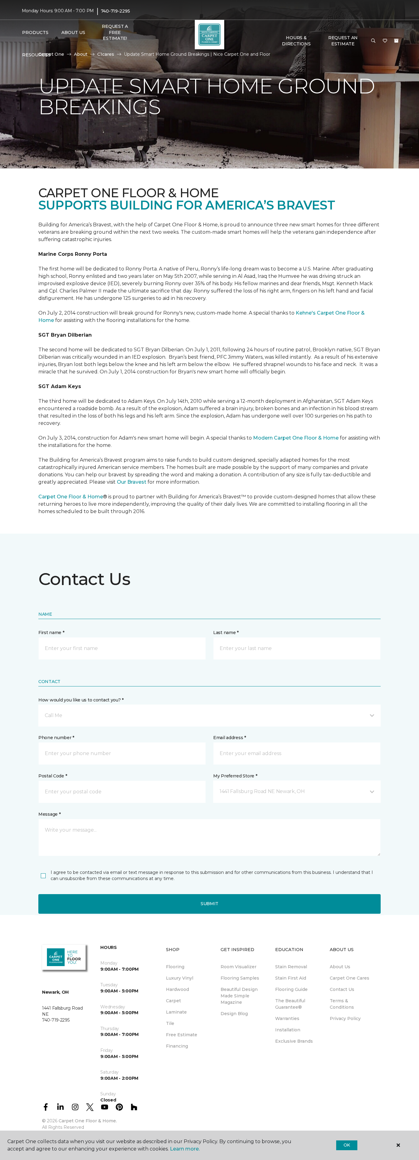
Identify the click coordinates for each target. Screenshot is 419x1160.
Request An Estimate (343, 41)
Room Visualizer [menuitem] (238, 966)
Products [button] (35, 32)
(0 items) (396, 41)
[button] (373, 41)
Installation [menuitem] (287, 1030)
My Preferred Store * (235, 776)
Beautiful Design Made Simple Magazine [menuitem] (239, 996)
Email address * (229, 737)
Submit (209, 903)
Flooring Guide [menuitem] (291, 989)
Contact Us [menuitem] (342, 989)
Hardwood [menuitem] (177, 989)
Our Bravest (131, 482)
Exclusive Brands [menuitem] (294, 1041)
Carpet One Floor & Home (70, 497)
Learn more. (185, 1149)
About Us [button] (73, 32)
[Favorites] (385, 41)
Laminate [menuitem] (176, 1012)
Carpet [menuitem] (173, 1000)
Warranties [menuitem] (287, 1018)
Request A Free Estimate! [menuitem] (115, 32)
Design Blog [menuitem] (234, 1013)
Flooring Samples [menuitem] (240, 978)
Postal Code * (52, 776)
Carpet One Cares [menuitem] (349, 978)
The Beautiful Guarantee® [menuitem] (290, 1004)
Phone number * (56, 737)
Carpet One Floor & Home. (88, 1121)
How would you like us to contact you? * (81, 700)
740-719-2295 (115, 11)
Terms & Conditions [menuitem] (342, 1004)
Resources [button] (36, 55)
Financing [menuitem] (177, 1046)
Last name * (226, 632)
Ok (347, 1145)
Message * (49, 814)
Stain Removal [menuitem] (291, 966)
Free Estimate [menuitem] (181, 1034)
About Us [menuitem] (340, 966)
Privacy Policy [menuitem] (345, 1018)
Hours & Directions (296, 41)
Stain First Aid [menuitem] (290, 978)
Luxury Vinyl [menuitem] (179, 978)
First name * (51, 632)
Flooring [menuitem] (175, 966)
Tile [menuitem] (170, 1023)
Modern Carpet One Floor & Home (296, 438)
